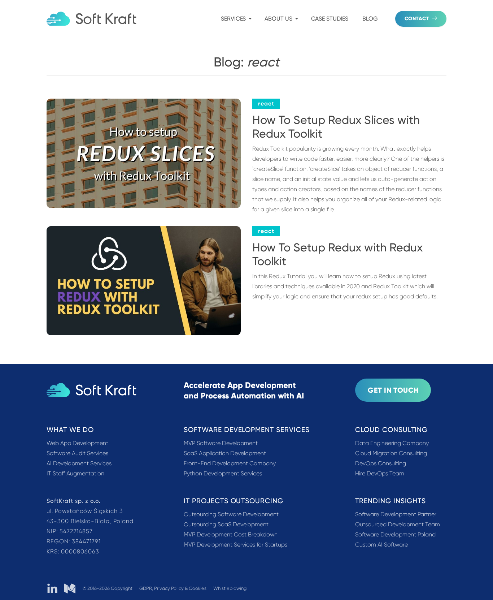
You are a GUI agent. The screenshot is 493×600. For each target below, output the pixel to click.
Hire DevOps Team (379, 473)
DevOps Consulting (380, 463)
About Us (278, 18)
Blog (370, 18)
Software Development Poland (395, 534)
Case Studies (329, 18)
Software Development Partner (395, 514)
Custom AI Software (381, 544)
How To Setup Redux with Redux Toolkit (337, 254)
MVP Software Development (221, 443)
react (266, 103)
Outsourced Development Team (397, 524)
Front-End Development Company (230, 463)
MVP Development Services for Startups (235, 544)
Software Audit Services (77, 453)
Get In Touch (393, 390)
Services (233, 18)
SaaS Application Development (225, 453)
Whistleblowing (230, 588)
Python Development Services (223, 473)
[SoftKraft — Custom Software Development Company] (91, 19)
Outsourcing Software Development (231, 514)
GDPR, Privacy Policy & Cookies (172, 588)
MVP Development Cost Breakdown (231, 534)
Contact (417, 19)
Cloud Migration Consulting (391, 453)
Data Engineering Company (392, 443)
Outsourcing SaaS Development (226, 524)
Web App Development (77, 443)
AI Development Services (79, 463)
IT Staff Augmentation (75, 473)
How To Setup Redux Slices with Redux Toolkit (336, 127)
